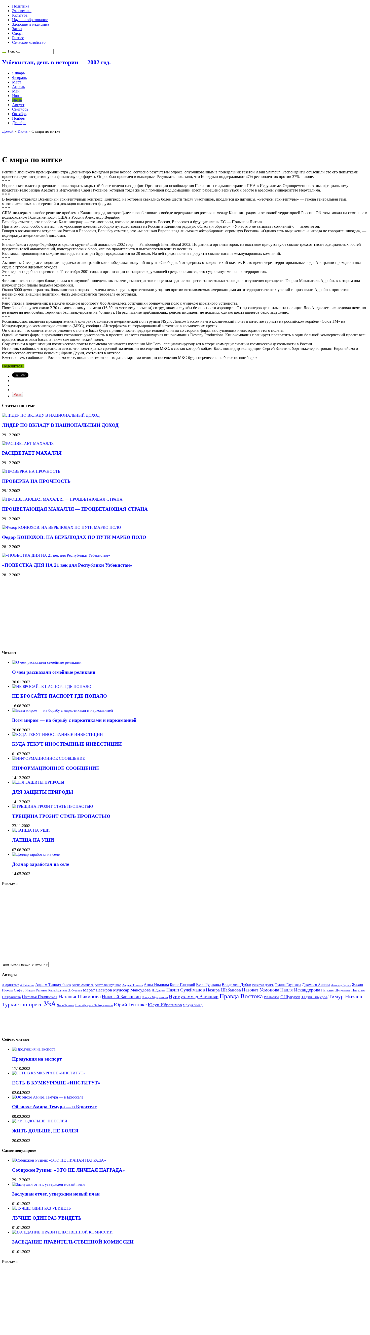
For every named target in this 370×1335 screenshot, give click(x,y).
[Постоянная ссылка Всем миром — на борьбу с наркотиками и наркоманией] (62, 710)
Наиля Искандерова (300, 989)
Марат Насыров (97, 990)
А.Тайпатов (27, 984)
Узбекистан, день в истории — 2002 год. (56, 62)
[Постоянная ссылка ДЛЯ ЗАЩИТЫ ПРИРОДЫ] (38, 782)
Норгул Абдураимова (155, 997)
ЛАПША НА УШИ (33, 840)
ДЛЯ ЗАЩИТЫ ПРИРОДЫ (42, 792)
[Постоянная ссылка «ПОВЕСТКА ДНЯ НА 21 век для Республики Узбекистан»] (56, 555)
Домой (8, 131)
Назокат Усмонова (260, 989)
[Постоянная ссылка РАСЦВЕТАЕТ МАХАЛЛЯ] (28, 443)
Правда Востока (241, 996)
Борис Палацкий (182, 985)
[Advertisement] (61, 141)
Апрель (18, 86)
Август (18, 105)
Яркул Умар (193, 1005)
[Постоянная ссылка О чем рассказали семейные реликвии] (47, 662)
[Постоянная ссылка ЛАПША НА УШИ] (31, 830)
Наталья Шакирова (79, 996)
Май (16, 91)
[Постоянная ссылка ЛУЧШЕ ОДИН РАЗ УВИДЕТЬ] (41, 1208)
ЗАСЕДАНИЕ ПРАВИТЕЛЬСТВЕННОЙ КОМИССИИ (73, 1242)
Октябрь (19, 114)
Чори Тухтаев (65, 1005)
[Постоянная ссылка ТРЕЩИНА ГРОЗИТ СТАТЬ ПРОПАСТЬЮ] (52, 806)
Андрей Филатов (132, 984)
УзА (50, 1004)
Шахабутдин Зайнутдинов (94, 1005)
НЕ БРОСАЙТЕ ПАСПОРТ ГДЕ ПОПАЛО (59, 696)
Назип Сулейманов (185, 989)
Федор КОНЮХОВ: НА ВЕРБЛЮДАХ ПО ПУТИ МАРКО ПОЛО (74, 537)
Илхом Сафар (13, 990)
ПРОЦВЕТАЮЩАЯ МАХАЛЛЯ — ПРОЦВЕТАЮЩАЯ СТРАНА (75, 509)
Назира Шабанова (223, 989)
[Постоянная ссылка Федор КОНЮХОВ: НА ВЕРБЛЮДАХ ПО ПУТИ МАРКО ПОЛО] (61, 527)
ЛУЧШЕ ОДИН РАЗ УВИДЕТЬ (47, 1218)
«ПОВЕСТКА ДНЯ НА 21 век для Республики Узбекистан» (67, 565)
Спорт (17, 33)
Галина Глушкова (288, 985)
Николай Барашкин (121, 996)
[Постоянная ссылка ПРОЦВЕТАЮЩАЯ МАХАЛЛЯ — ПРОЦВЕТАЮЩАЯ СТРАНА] (62, 499)
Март (16, 82)
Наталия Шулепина (335, 990)
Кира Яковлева (57, 990)
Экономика (21, 11)
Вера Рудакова (208, 984)
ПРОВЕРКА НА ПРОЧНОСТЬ (36, 481)
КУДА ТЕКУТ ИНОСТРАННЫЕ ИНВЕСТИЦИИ (67, 744)
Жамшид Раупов (341, 984)
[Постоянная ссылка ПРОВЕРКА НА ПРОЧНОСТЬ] (31, 471)
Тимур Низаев (345, 996)
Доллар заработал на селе (40, 864)
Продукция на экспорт (37, 1059)
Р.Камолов (271, 997)
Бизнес (18, 38)
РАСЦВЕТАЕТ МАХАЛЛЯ (32, 453)
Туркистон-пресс (22, 1004)
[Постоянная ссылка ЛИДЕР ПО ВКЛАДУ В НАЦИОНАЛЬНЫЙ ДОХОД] (51, 415)
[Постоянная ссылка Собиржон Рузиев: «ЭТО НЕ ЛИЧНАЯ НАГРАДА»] (59, 1160)
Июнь (17, 95)
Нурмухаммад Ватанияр (193, 996)
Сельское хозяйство (29, 42)
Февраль (19, 77)
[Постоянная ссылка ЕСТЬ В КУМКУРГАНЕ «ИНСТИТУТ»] (48, 1073)
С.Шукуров (290, 997)
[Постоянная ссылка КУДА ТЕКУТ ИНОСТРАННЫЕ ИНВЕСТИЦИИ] (57, 734)
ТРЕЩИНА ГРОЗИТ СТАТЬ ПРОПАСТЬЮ (61, 816)
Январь (18, 73)
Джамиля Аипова (316, 984)
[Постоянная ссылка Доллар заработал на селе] (36, 854)
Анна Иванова (156, 984)
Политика (20, 6)
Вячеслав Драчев (263, 985)
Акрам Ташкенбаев (53, 984)
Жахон (357, 984)
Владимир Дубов (236, 984)
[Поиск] (4, 52)
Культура (19, 15)
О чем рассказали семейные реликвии (53, 672)
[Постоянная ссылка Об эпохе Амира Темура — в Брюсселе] (47, 1097)
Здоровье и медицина (30, 24)
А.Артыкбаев (10, 985)
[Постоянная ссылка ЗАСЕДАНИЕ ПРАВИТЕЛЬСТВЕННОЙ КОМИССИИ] (62, 1232)
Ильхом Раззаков (36, 990)
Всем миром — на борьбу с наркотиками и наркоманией (74, 720)
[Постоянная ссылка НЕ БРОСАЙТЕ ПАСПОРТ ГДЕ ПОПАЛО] (51, 686)
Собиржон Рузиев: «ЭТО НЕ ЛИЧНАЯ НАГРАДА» (68, 1170)
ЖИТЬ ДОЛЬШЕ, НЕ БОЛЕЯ (45, 1130)
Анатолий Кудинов (108, 985)
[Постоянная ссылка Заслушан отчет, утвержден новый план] (48, 1184)
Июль (17, 100)
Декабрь (19, 123)
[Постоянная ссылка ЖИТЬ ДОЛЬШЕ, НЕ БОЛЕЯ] (39, 1121)
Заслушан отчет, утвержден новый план (56, 1194)
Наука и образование (30, 20)
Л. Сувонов (75, 990)
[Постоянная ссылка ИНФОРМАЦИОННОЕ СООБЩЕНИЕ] (48, 758)
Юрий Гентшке (130, 1004)
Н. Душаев (158, 990)
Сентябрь (20, 109)
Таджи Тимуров (314, 997)
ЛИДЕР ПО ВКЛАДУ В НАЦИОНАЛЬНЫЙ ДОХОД (60, 425)
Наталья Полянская (39, 996)
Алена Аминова (83, 985)
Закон (17, 29)
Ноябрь (18, 118)
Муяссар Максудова (132, 990)
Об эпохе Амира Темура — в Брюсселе (54, 1106)
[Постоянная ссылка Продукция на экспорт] (33, 1049)
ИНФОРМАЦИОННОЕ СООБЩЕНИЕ (55, 768)
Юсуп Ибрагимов (165, 1004)
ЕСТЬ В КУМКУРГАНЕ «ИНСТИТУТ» (56, 1082)
